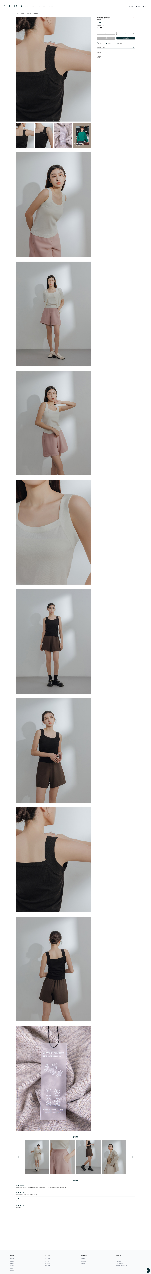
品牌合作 (83, 1263)
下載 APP (47, 1265)
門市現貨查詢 (125, 38)
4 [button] (51, 121)
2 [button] (45, 121)
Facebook (118, 1261)
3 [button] (48, 121)
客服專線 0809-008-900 (121, 1265)
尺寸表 (99, 43)
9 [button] (64, 121)
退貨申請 (12, 1265)
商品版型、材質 (101, 47)
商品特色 (99, 52)
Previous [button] (18, 1157)
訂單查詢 (47, 1263)
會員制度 (12, 1259)
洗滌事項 (99, 57)
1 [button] (43, 121)
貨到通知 (105, 38)
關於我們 (83, 1259)
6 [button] (56, 121)
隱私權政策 (83, 1261)
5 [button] (53, 121)
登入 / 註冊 (47, 1259)
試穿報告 (110, 43)
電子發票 (12, 1263)
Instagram (118, 1259)
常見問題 (12, 1270)
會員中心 (47, 1261)
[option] (53, 69)
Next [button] (132, 1157)
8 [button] (61, 121)
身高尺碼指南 (121, 43)
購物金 (11, 1268)
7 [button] (59, 121)
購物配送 (12, 1261)
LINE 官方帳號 (119, 1263)
